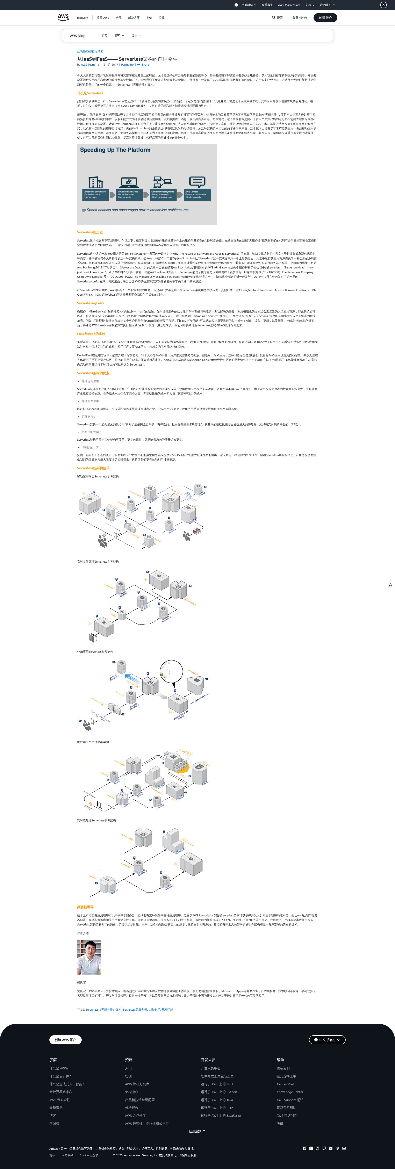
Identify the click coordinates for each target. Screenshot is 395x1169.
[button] (387, 5)
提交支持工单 (286, 1076)
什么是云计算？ (60, 1076)
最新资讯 (56, 1108)
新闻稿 (54, 1123)
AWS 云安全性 (59, 1100)
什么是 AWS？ (59, 1068)
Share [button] (145, 64)
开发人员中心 (211, 1068)
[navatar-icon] (383, 5)
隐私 (52, 1155)
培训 (128, 1076)
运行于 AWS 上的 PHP (217, 1108)
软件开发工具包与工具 (217, 1076)
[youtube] (330, 1149)
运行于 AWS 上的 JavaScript (221, 1115)
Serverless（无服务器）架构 (103, 1009)
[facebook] (304, 1149)
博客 (52, 1115)
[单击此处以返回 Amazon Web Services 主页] (63, 20)
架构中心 (131, 1092)
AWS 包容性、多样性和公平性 (147, 1123)
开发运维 (167, 1009)
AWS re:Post (285, 1084)
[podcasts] (337, 1149)
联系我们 (283, 1068)
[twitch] (324, 1149)
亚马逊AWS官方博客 (90, 51)
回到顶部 (195, 1131)
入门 (128, 1068)
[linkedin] (311, 1149)
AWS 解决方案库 (137, 1084)
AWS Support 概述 (289, 1100)
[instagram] (317, 1149)
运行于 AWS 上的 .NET (217, 1084)
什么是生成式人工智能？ (67, 1084)
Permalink (127, 64)
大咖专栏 (154, 1009)
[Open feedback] (390, 584)
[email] (344, 1149)
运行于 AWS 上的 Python (219, 1092)
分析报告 (131, 1108)
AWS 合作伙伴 (135, 1115)
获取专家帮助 (286, 1108)
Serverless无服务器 (135, 1009)
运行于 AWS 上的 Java (217, 1100)
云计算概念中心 (60, 1092)
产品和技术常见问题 (140, 1100)
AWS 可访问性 (286, 1115)
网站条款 (67, 1155)
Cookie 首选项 (89, 1155)
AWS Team (88, 64)
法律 (279, 1123)
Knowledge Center (289, 1092)
